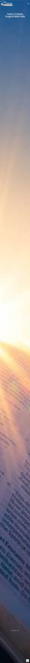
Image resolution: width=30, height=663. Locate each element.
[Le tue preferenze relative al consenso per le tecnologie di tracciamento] (27, 660)
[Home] (6, 3)
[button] (11, 630)
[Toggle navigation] (28, 4)
